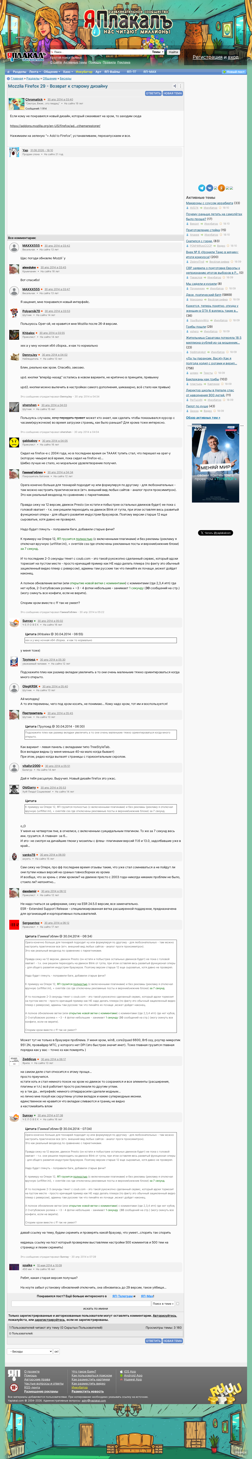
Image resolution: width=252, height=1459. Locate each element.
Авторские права (37, 1379)
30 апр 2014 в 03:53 (57, 311)
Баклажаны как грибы (202, 379)
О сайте (56, 62)
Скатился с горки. (199, 241)
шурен (194, 372)
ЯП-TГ (131, 72)
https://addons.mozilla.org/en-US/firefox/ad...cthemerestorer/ (55, 126)
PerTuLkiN (196, 399)
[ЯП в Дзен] (215, 188)
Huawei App (133, 1379)
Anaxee (194, 234)
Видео (221, 245)
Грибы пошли (196, 327)
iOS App (130, 1371)
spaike (27, 1265)
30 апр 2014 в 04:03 (54, 405)
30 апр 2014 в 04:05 (55, 440)
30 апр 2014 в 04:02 (55, 354)
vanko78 (28, 855)
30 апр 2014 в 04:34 (60, 472)
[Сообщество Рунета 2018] (214, 1393)
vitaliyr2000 (31, 766)
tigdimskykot (198, 352)
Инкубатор (84, 72)
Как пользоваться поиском (92, 1375)
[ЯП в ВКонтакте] (209, 188)
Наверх (240, 1452)
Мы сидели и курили (201, 284)
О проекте (32, 1371)
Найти (173, 52)
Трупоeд (28, 659)
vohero (194, 331)
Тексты (208, 372)
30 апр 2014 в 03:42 (57, 245)
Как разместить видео (88, 1383)
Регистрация (207, 57)
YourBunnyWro (199, 320)
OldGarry (29, 787)
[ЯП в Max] (231, 188)
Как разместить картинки (91, 1379)
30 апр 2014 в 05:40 (55, 686)
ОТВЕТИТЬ (153, 93)
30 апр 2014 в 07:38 (50, 1115)
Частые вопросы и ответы (44, 1383)
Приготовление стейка (203, 230)
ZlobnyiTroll (197, 261)
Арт (98, 72)
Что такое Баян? (84, 1371)
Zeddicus (29, 1059)
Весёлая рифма (219, 261)
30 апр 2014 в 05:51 (57, 765)
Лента (33, 72)
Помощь (95, 62)
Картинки (214, 383)
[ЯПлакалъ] (26, 57)
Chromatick (34, 99)
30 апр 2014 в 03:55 (52, 332)
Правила (109, 62)
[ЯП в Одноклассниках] (221, 188)
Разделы (19, 72)
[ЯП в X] (227, 188)
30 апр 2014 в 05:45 (60, 713)
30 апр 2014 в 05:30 (52, 659)
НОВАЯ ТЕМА (173, 93)
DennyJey (29, 355)
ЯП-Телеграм (122, 1296)
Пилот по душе (197, 406)
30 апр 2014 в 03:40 (60, 99)
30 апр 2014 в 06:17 (53, 1059)
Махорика (196, 299)
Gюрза (194, 410)
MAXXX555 (31, 245)
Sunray (27, 621)
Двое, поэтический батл (203, 295)
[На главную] (8, 72)
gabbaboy (29, 441)
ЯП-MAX (149, 72)
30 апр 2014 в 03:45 (53, 267)
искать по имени (95, 1308)
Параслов (196, 277)
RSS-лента (32, 1387)
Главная (17, 78)
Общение (51, 72)
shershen (29, 405)
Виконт (194, 223)
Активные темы (75, 62)
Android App (133, 1375)
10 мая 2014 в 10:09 (49, 1265)
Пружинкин (197, 288)
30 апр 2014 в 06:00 (52, 854)
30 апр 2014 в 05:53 (53, 787)
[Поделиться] (174, 86)
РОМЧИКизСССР (201, 245)
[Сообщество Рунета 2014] (237, 1393)
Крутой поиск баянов (66, 57)
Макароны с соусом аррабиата (209, 203)
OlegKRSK (30, 686)
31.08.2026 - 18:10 (41, 150)
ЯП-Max (147, 1296)
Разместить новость (88, 1391)
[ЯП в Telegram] (201, 188)
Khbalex (28, 333)
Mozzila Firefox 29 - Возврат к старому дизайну (58, 86)
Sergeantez (31, 923)
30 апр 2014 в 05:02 (50, 620)
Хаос (66, 72)
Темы (156, 52)
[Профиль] (16, 104)
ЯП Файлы (112, 72)
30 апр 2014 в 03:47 (57, 289)
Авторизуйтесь (164, 1315)
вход (233, 57)
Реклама (123, 62)
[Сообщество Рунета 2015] (225, 1393)
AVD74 (194, 207)
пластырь (196, 383)
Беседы (65, 78)
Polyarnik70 (31, 311)
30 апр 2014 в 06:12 (53, 891)
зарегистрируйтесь (50, 1320)
